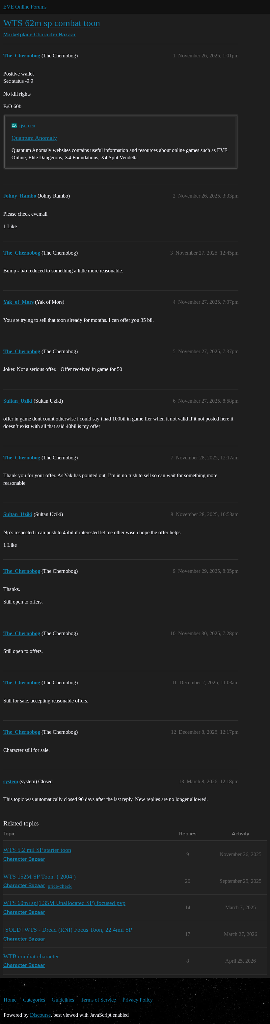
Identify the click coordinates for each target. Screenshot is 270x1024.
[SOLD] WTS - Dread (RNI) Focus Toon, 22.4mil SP (67, 929)
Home (10, 1000)
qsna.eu (27, 125)
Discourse (40, 1015)
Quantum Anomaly (34, 138)
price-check (60, 886)
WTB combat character (31, 956)
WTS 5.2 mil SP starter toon (37, 850)
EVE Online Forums (24, 7)
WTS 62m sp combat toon (51, 23)
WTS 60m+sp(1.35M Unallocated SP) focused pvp (64, 903)
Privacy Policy (137, 1000)
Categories (34, 1000)
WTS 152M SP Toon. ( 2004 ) (39, 876)
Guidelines (63, 1000)
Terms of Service (98, 1000)
